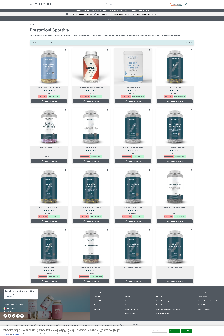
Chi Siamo (159, 296)
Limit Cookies (174, 330)
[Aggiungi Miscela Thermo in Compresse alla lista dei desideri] (107, 230)
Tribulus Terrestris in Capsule (133, 147)
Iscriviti (10, 296)
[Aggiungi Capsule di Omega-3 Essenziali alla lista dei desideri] (107, 170)
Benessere (128, 301)
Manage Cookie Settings (159, 330)
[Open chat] (22, 316)
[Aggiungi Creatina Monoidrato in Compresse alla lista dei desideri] (107, 50)
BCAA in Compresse (175, 267)
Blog (147, 10)
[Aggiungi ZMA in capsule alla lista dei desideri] (107, 110)
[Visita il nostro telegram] (18, 316)
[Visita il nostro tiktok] (13, 316)
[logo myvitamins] (40, 4)
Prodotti (78, 10)
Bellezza (127, 296)
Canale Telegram (203, 305)
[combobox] (143, 4)
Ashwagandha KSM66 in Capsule (49, 87)
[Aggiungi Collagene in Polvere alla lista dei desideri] (149, 50)
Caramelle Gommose (99, 10)
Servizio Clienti (98, 301)
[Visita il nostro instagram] (5, 316)
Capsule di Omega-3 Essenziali (91, 207)
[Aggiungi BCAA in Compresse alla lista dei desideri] (191, 230)
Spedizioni (97, 309)
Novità (133, 10)
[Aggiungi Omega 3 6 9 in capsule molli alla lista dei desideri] (65, 170)
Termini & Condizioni (162, 305)
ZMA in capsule (91, 147)
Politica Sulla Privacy (162, 301)
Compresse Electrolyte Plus (133, 207)
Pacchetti (141, 10)
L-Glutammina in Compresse (175, 147)
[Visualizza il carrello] (191, 4)
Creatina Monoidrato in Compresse (91, 87)
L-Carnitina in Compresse (133, 267)
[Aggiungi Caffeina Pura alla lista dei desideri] (65, 230)
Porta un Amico (208, 301)
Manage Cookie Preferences (13, 304)
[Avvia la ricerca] (106, 4)
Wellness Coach (177, 4)
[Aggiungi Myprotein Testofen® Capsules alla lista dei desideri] (191, 170)
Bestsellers (86, 10)
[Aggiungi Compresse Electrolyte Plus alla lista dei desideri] (149, 170)
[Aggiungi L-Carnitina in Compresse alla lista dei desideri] (149, 230)
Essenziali (128, 305)
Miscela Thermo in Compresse (91, 267)
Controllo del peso (131, 313)
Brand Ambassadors (162, 313)
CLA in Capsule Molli (175, 87)
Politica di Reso (99, 305)
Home (32, 24)
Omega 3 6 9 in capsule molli (49, 207)
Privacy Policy (6, 334)
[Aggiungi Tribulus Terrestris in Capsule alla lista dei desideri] (149, 110)
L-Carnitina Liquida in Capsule (49, 147)
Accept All (186, 330)
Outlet (127, 10)
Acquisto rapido (50, 101)
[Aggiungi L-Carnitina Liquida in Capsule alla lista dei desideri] (65, 110)
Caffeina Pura (49, 267)
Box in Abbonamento (115, 10)
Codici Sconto (202, 296)
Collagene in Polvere (133, 87)
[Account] (186, 4)
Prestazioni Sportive (131, 309)
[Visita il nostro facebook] (9, 316)
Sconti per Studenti (204, 309)
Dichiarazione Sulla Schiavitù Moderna (168, 309)
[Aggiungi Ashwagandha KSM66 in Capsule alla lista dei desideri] (65, 50)
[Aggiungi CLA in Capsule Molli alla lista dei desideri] (191, 50)
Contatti (97, 296)
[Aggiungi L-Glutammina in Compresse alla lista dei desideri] (191, 110)
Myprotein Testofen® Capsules (175, 207)
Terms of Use (15, 334)
